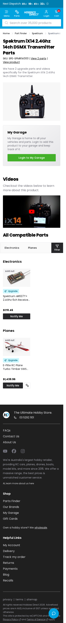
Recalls (8, 580)
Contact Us (11, 436)
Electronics (12, 248)
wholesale (40, 527)
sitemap (32, 599)
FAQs (6, 430)
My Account (11, 545)
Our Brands (11, 507)
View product (11, 62)
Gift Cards (10, 519)
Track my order (14, 557)
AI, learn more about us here (18, 483)
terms (19, 599)
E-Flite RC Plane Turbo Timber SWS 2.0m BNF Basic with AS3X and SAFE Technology (15, 367)
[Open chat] (54, 613)
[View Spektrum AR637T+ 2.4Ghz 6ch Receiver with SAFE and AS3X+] (16, 278)
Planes (32, 248)
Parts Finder (11, 501)
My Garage (11, 513)
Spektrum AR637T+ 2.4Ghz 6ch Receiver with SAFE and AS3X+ (16, 298)
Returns (8, 563)
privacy (7, 599)
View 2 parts (38, 58)
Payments (10, 569)
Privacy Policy (10, 619)
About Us (9, 442)
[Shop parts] (27, 385)
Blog (6, 574)
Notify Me (16, 316)
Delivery (9, 551)
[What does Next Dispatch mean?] (47, 3)
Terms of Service (36, 619)
